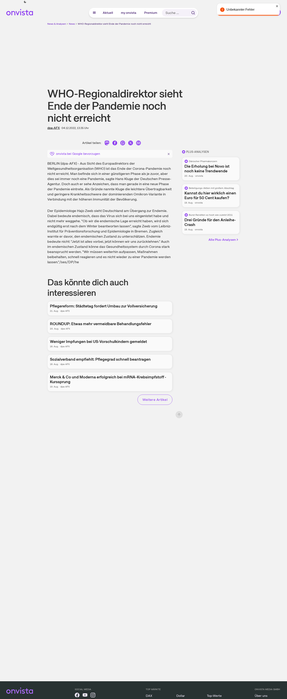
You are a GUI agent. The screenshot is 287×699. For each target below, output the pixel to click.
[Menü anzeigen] (94, 13)
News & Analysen (56, 23)
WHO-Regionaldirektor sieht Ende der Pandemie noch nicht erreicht (114, 23)
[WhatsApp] (122, 144)
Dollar (180, 696)
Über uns (261, 696)
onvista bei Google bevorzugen (78, 154)
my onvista (128, 13)
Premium (150, 13)
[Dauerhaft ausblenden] (168, 153)
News (72, 23)
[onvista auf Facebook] (77, 696)
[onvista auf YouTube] (85, 696)
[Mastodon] (107, 144)
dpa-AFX (53, 128)
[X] (130, 144)
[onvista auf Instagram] (93, 696)
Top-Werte (214, 696)
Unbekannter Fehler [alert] (244, 9)
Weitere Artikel (154, 399)
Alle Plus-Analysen (222, 240)
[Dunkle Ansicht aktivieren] (25, 2)
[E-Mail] (138, 144)
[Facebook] (114, 144)
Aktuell (108, 13)
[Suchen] (193, 12)
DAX (149, 696)
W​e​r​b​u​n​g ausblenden (178, 53)
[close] (281, 6)
